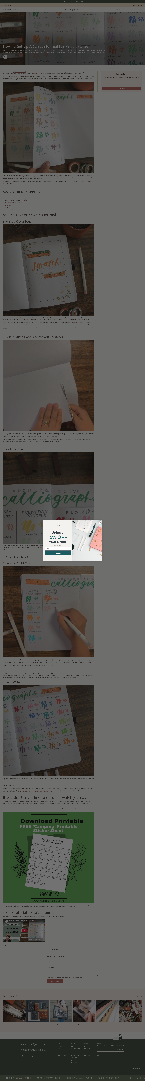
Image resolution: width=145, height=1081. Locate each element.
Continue (58, 553)
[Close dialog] (100, 522)
